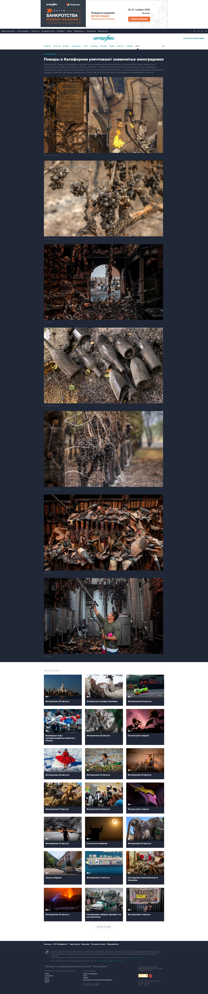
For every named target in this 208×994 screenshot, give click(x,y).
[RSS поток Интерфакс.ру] (94, 984)
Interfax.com (35, 31)
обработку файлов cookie (137, 957)
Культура (94, 46)
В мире (66, 46)
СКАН (85, 976)
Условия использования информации (149, 981)
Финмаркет (61, 31)
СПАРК (47, 974)
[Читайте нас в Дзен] (84, 984)
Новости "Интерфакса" (90, 974)
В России (57, 46)
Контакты (48, 944)
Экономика (76, 46)
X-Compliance (49, 976)
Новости (120, 46)
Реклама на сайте (98, 944)
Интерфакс (104, 38)
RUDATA (86, 978)
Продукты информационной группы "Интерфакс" (76, 966)
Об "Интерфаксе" (23, 31)
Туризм (69, 31)
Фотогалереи (50, 54)
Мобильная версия (8, 31)
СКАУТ (47, 978)
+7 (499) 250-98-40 (103, 961)
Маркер (47, 980)
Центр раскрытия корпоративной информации (97, 980)
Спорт (85, 46)
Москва (103, 46)
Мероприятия (103, 31)
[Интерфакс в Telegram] (87, 984)
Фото (137, 46)
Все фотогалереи (104, 927)
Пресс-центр (75, 944)
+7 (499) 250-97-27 (118, 961)
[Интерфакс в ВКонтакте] (91, 984)
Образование (91, 31)
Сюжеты (129, 46)
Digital (111, 46)
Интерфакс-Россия (48, 31)
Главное (47, 46)
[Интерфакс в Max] (97, 984)
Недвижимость (79, 31)
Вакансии (85, 944)
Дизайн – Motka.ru (143, 985)
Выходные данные (144, 983)
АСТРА (47, 982)
